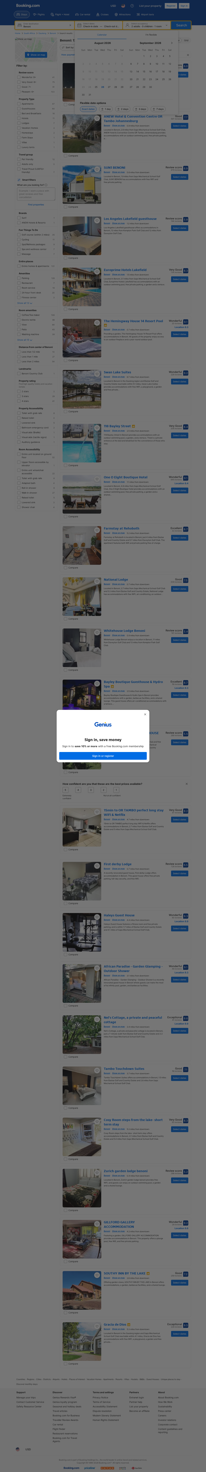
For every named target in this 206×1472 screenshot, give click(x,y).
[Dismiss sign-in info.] (145, 714)
